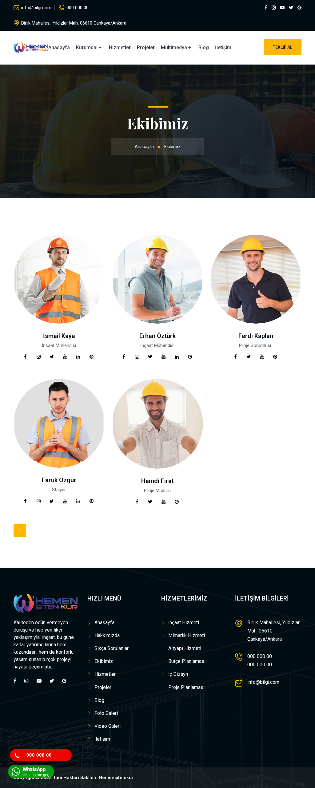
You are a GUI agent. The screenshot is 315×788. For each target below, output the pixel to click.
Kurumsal (87, 47)
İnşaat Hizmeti (183, 622)
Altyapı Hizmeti (184, 648)
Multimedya (174, 47)
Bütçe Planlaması (186, 661)
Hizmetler (120, 47)
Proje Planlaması (186, 687)
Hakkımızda (107, 635)
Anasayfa (59, 47)
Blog (203, 47)
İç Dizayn (178, 674)
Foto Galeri (106, 713)
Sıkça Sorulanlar (111, 648)
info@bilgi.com (36, 7)
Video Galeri (107, 726)
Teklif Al (282, 47)
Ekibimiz (103, 661)
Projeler (146, 47)
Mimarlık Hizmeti (186, 635)
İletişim (223, 47)
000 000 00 (77, 7)
